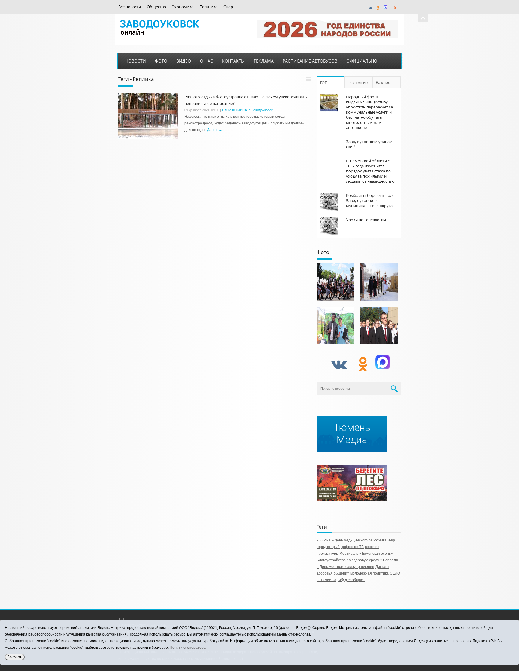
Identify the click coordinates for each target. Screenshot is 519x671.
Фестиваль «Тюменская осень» (366, 553)
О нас (206, 61)
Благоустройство (331, 560)
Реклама (264, 61)
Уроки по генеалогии (366, 219)
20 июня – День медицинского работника (352, 540)
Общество (156, 7)
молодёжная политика (369, 573)
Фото (161, 61)
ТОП (323, 82)
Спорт (229, 7)
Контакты (233, 61)
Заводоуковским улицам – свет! (371, 144)
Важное (383, 82)
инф (391, 540)
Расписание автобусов (310, 61)
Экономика (182, 7)
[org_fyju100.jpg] (335, 282)
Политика (208, 7)
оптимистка (326, 580)
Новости (135, 61)
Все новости (129, 7)
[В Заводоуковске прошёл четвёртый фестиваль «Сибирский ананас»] (335, 325)
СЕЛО (395, 573)
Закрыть (14, 657)
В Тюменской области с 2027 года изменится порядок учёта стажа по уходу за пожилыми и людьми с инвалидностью (370, 171)
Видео (183, 61)
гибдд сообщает (351, 580)
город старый (328, 547)
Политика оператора (188, 647)
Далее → (214, 130)
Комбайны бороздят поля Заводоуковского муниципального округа (370, 200)
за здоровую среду (363, 560)
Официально (361, 61)
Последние (358, 82)
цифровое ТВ (352, 547)
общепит (341, 573)
